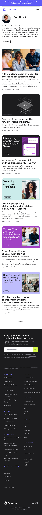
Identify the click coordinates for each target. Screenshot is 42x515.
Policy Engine (8, 381)
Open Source (28, 446)
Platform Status (29, 453)
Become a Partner (29, 378)
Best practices (28, 401)
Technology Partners (30, 381)
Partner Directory (29, 388)
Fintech (6, 480)
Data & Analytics (9, 422)
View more (21, 321)
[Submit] (35, 349)
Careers (26, 433)
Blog (25, 408)
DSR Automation (9, 390)
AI (4, 469)
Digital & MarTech (9, 425)
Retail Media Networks (11, 449)
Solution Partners (29, 385)
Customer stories (29, 404)
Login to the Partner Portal (32, 392)
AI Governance (8, 378)
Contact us (27, 430)
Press (25, 426)
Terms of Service (10, 368)
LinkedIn (6, 42)
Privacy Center (28, 459)
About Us (27, 423)
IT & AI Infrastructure (10, 414)
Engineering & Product (11, 418)
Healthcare (7, 476)
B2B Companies (9, 487)
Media (6, 484)
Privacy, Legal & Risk (10, 429)
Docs (25, 450)
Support (26, 462)
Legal (25, 437)
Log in (25, 465)
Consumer (7, 473)
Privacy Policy (34, 367)
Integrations (7, 405)
